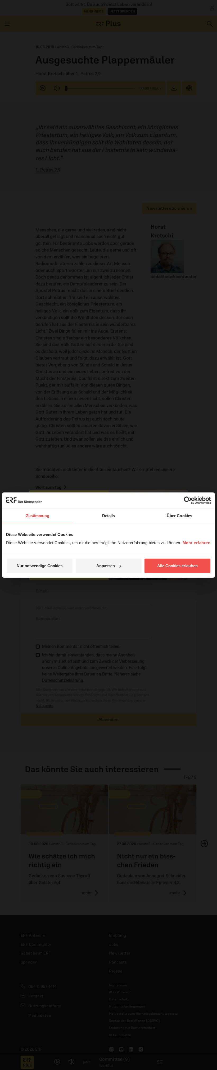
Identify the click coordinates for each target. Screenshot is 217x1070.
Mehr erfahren (197, 542)
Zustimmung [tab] (37, 515)
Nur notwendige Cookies (39, 565)
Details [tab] (108, 515)
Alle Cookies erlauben (177, 565)
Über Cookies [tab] (179, 515)
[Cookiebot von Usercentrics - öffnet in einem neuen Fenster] (188, 500)
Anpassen (105, 565)
